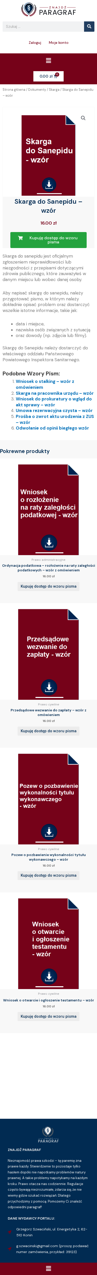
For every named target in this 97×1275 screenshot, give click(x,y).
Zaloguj (35, 42)
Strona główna (14, 90)
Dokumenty (37, 90)
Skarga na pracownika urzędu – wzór (55, 393)
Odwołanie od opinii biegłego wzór (52, 428)
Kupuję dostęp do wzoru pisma (49, 586)
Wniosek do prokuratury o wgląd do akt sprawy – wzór (54, 402)
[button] (48, 61)
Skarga (54, 90)
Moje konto (59, 42)
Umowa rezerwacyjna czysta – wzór (54, 410)
